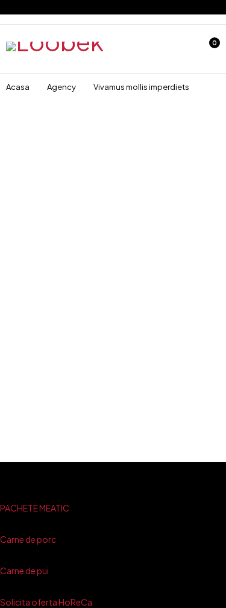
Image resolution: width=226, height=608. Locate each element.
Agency (61, 87)
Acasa (18, 87)
